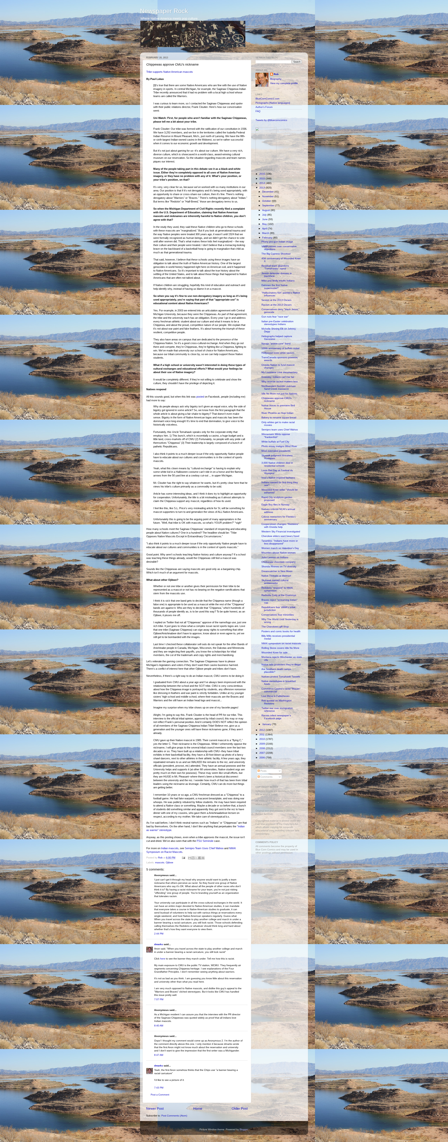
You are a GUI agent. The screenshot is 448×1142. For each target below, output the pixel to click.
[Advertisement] (277, 882)
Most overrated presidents (275, 451)
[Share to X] (196, 858)
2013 (262, 187)
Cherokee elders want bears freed (280, 536)
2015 (262, 178)
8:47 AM (158, 1055)
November (268, 196)
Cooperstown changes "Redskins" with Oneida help (280, 525)
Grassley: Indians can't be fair (277, 377)
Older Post (240, 1108)
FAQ (257, 111)
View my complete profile (284, 83)
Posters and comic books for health (280, 631)
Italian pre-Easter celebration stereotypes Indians (277, 323)
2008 (262, 748)
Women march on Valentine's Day (280, 548)
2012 (262, 730)
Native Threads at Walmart (276, 575)
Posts (263, 771)
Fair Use (260, 824)
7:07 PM (158, 999)
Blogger (244, 1129)
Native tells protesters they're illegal (281, 664)
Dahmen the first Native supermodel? (274, 286)
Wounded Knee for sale (274, 652)
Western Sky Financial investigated (280, 531)
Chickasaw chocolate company (278, 562)
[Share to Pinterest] (203, 858)
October (267, 201)
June (265, 219)
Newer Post (155, 1108)
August (266, 210)
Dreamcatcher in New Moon (276, 571)
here (162, 958)
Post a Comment (160, 1094)
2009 (262, 744)
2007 (262, 753)
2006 (262, 757)
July (264, 214)
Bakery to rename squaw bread (278, 417)
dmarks (158, 944)
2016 (262, 174)
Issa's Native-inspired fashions (278, 477)
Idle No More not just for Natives (279, 393)
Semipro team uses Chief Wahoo (279, 429)
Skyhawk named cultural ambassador (274, 581)
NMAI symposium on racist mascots (281, 643)
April (265, 228)
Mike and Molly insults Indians (278, 280)
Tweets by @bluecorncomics (271, 120)
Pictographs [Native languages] (272, 103)
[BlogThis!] (193, 858)
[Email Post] (183, 857)
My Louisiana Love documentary (279, 372)
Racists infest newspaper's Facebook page (276, 717)
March (266, 233)
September (268, 205)
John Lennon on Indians (274, 557)
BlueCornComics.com (267, 98)
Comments (266, 777)
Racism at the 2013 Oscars (276, 305)
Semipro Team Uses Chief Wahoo (204, 848)
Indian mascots (169, 848)
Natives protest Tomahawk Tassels (280, 676)
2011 (262, 734)
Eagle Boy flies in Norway (275, 504)
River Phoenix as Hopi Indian (277, 413)
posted (200, 396)
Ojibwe (169, 862)
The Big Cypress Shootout (275, 253)
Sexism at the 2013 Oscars (276, 300)
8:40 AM (158, 1025)
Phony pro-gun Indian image (277, 241)
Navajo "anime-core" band (275, 343)
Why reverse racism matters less (279, 381)
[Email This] (189, 858)
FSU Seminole (205, 841)
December (268, 191)
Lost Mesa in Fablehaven (275, 696)
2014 (262, 183)
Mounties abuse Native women (278, 552)
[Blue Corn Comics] (265, 161)
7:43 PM (158, 1087)
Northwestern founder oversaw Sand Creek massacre (278, 387)
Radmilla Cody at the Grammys (278, 595)
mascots (159, 862)
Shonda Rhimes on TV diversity (278, 566)
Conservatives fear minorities (277, 614)
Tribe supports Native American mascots (169, 71)
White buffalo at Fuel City (275, 441)
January (267, 724)
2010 (262, 739)
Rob (160, 857)
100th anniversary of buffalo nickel (280, 348)
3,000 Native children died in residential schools (277, 464)
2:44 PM (158, 933)
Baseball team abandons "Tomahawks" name (275, 267)
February (267, 237)
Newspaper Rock (164, 11)
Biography (275, 79)
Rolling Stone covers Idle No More (280, 648)
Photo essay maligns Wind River (279, 446)
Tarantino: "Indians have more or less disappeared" (279, 542)
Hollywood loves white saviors (277, 353)
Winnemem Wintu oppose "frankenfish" (275, 435)
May (265, 224)
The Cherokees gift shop (275, 626)
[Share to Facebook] (199, 858)
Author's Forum (264, 107)
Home (197, 1108)
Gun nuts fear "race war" (275, 316)
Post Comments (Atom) (174, 1115)
